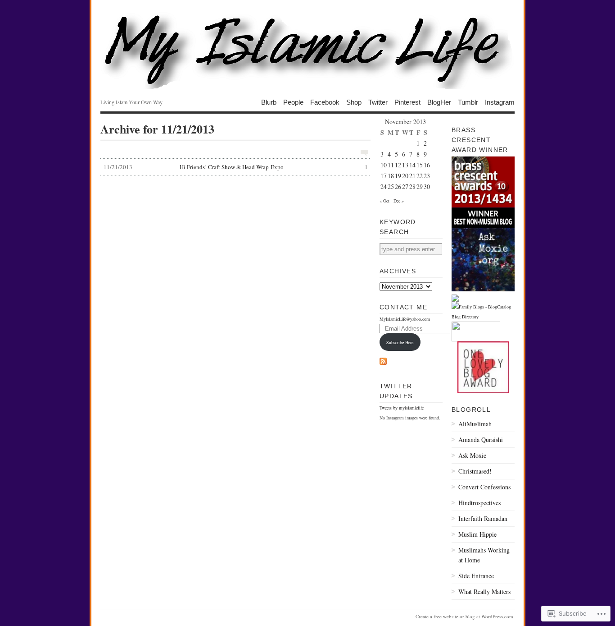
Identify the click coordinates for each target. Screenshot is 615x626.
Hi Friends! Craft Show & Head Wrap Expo (236, 167)
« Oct (384, 201)
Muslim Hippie (477, 534)
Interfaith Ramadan (482, 518)
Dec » (398, 201)
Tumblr (468, 102)
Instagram (500, 102)
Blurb (268, 102)
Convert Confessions (484, 487)
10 (383, 165)
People (293, 102)
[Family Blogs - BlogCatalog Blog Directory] (483, 316)
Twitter (378, 102)
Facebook (324, 102)
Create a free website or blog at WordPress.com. (465, 616)
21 (412, 175)
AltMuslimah (475, 423)
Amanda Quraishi (480, 439)
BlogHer (439, 102)
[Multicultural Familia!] (455, 300)
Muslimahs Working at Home (484, 555)
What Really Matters (484, 591)
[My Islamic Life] (307, 49)
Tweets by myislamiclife (402, 408)
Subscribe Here (399, 342)
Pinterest (407, 102)
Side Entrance (476, 575)
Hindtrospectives (479, 502)
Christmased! (475, 471)
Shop (354, 102)
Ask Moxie (472, 455)
